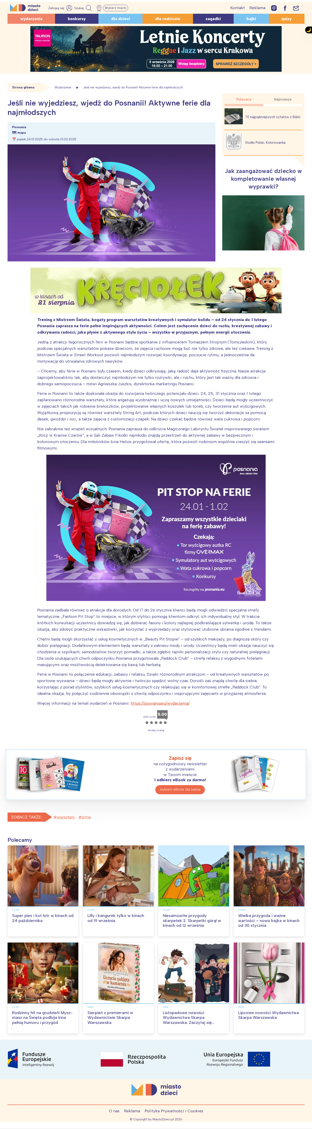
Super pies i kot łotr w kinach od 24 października (43, 918)
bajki (251, 18)
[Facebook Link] (285, 7)
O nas (114, 1110)
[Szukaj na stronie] (83, 8)
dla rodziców (167, 18)
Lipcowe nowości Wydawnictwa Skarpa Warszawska (268, 1015)
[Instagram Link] (274, 7)
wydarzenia (31, 18)
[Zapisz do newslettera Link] (296, 7)
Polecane (243, 99)
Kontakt (237, 7)
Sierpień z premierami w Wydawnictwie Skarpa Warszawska (110, 1017)
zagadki (213, 18)
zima (86, 817)
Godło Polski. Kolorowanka (265, 143)
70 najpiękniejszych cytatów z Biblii (272, 117)
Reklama (257, 7)
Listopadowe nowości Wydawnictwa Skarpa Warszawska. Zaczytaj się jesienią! (187, 1020)
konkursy (77, 18)
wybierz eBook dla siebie (180, 789)
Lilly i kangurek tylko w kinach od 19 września (115, 918)
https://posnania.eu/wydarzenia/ (160, 703)
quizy (286, 18)
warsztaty (66, 817)
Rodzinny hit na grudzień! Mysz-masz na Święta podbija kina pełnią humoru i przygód (42, 1017)
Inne (90, 1007)
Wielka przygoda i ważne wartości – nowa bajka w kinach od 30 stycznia (268, 920)
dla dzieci (120, 18)
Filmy (16, 909)
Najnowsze (283, 99)
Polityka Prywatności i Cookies (174, 1110)
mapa (21, 133)
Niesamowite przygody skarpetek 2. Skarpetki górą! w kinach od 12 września (192, 920)
